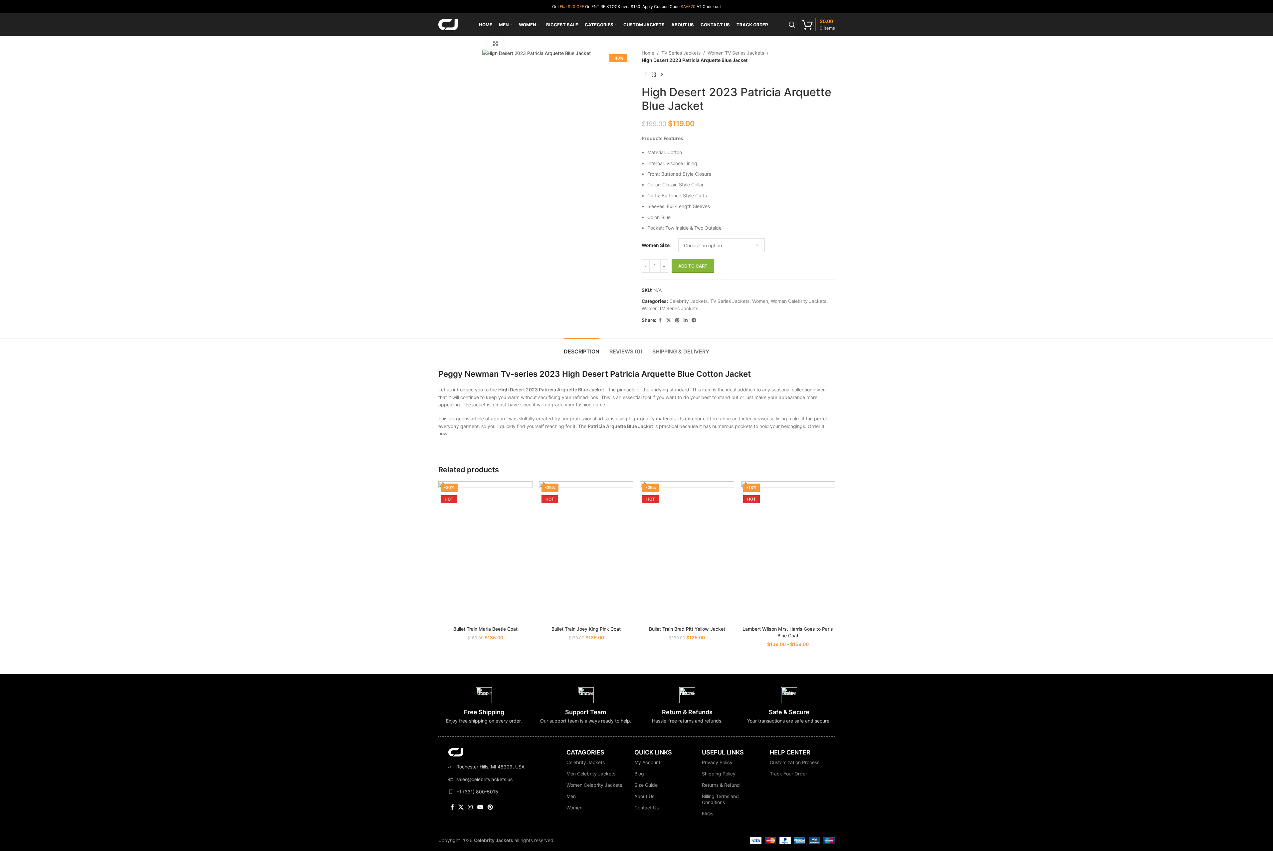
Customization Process (794, 762)
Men (571, 796)
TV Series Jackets (681, 53)
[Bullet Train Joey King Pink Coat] (586, 552)
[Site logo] (448, 24)
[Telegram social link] (694, 320)
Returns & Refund (721, 785)
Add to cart (693, 266)
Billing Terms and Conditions (720, 799)
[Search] (792, 24)
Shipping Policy (719, 773)
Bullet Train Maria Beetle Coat (485, 629)
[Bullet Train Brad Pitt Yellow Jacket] (687, 552)
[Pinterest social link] (677, 320)
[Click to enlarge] (495, 43)
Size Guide (646, 785)
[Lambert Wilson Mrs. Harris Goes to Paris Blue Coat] (788, 552)
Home (648, 53)
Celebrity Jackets (688, 301)
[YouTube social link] (480, 807)
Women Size (656, 245)
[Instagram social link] (470, 807)
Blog (639, 773)
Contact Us (646, 807)
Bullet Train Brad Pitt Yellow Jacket (687, 629)
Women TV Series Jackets (736, 53)
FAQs (707, 813)
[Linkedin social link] (686, 320)
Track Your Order (788, 773)
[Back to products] (654, 75)
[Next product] (662, 75)
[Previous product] (646, 75)
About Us (644, 796)
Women (760, 301)
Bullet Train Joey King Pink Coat (586, 629)
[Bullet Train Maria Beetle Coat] (485, 552)
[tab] (581, 348)
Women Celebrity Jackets (798, 301)
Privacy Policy (717, 762)
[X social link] (668, 320)
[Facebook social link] (660, 320)
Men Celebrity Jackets (590, 773)
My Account (647, 762)
